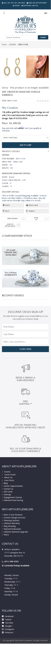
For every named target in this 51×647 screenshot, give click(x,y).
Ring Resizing (10, 526)
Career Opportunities (13, 486)
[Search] (4, 13)
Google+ (8, 626)
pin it (7, 211)
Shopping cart (30, 5)
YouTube (9, 622)
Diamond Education (12, 529)
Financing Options (11, 520)
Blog (6, 483)
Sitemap (7, 494)
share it (32, 211)
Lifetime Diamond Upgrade (16, 531)
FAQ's (6, 534)
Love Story (9, 480)
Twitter (8, 619)
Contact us (8, 488)
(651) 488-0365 (11, 561)
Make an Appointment (37, 3)
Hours (17, 5)
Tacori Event (10, 474)
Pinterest (8, 632)
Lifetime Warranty (12, 523)
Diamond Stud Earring (13, 500)
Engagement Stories (13, 497)
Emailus (36, 219)
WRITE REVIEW (12, 218)
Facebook (8, 616)
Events (7, 471)
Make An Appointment (10, 225)
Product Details (11, 151)
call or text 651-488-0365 (14, 3)
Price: (5, 123)
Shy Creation (10, 107)
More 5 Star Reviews (13, 514)
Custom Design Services (14, 517)
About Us (8, 477)
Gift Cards (8, 491)
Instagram (9, 629)
